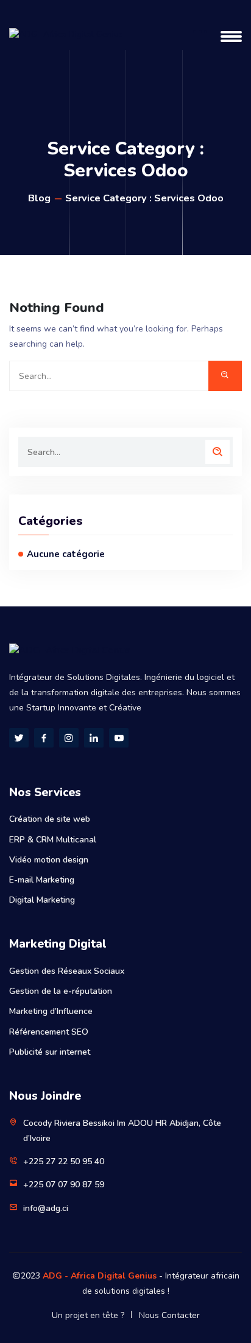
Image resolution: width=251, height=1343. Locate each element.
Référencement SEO (48, 1032)
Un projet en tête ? (88, 1315)
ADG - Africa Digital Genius (100, 1276)
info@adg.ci (45, 1208)
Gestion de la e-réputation (60, 991)
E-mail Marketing (41, 880)
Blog (39, 198)
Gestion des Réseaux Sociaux (66, 971)
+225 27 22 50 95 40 (63, 1161)
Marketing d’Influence (51, 1011)
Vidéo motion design (48, 860)
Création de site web (49, 819)
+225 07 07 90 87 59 (63, 1184)
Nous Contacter (169, 1315)
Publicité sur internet (49, 1052)
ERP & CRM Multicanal (52, 839)
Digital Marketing (42, 900)
